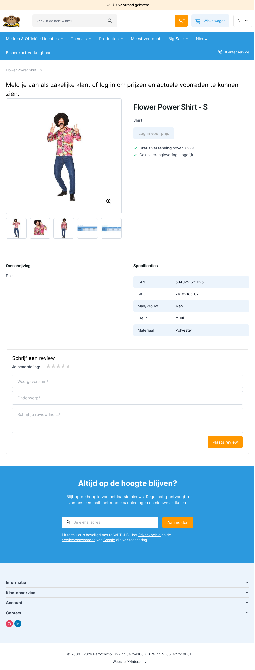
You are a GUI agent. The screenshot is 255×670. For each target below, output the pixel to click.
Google (109, 540)
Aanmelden (177, 522)
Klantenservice (237, 52)
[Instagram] (9, 623)
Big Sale (176, 38)
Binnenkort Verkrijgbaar (28, 52)
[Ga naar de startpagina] (11, 21)
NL (240, 20)
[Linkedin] (17, 623)
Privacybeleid (149, 535)
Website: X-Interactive (130, 661)
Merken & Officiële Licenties (32, 38)
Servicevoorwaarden (78, 540)
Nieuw (202, 38)
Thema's (79, 38)
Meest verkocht (145, 38)
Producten (109, 38)
